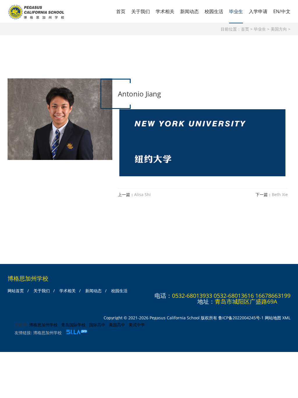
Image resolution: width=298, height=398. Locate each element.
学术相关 (165, 11)
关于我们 (140, 11)
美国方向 (279, 29)
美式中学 (137, 324)
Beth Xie (280, 194)
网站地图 (273, 317)
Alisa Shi (142, 194)
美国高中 (117, 324)
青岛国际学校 (73, 324)
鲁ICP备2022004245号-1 (241, 317)
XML (286, 317)
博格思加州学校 (43, 324)
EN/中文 (281, 11)
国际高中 (97, 324)
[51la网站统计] (76, 332)
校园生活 (214, 11)
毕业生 (236, 11)
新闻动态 (189, 11)
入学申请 (258, 11)
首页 (120, 11)
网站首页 (16, 290)
